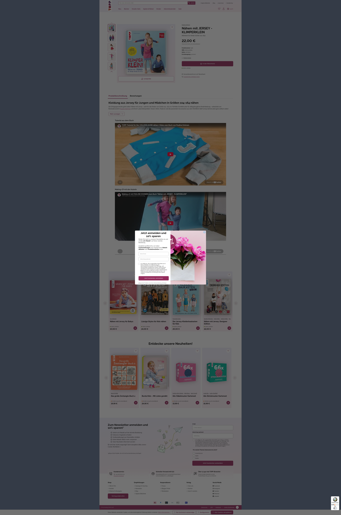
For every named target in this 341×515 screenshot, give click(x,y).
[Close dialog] (204, 232)
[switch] (335, 508)
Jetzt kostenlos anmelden (153, 278)
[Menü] (338, 497)
